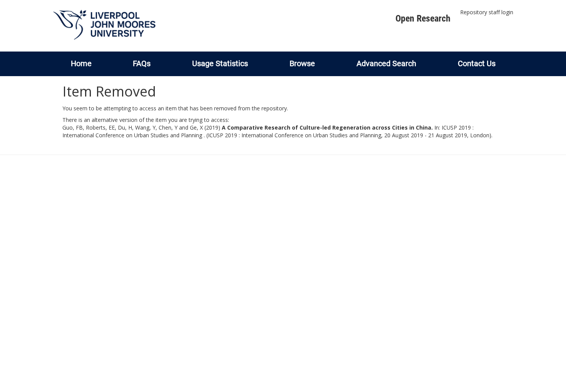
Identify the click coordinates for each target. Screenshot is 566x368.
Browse (302, 63)
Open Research (422, 18)
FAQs (142, 63)
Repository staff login (486, 12)
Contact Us (477, 63)
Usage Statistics (220, 63)
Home (81, 63)
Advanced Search (386, 63)
